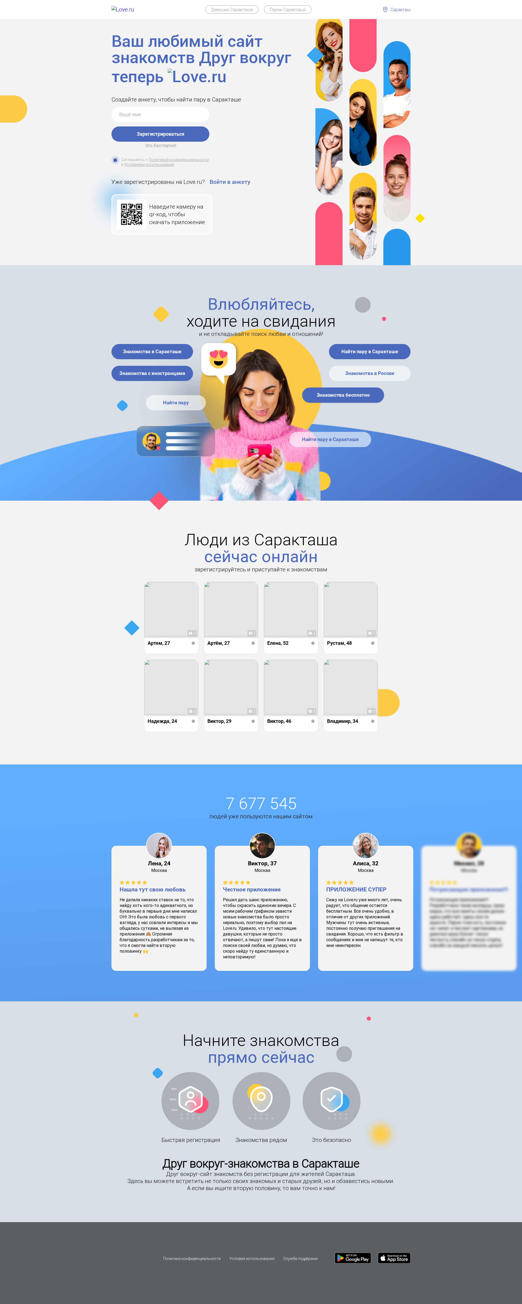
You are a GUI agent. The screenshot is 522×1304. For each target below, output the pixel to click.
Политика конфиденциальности (192, 1258)
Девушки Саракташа (232, 9)
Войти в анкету (230, 182)
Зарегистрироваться (160, 134)
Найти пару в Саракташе (369, 351)
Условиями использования (149, 164)
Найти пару (176, 402)
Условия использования (252, 1258)
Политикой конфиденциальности (179, 159)
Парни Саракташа (288, 9)
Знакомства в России (370, 373)
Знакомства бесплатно (343, 395)
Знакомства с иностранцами (152, 373)
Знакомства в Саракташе (152, 351)
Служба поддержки (300, 1258)
